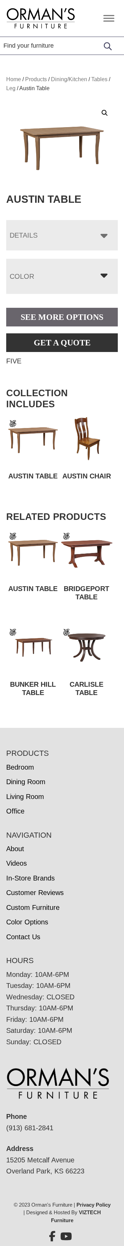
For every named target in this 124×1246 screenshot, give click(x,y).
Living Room (25, 796)
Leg (11, 88)
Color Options (27, 922)
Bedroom (20, 767)
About (15, 849)
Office (15, 811)
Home (13, 79)
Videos (16, 863)
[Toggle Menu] (108, 18)
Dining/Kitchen (69, 79)
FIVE (13, 361)
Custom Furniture (33, 907)
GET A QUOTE (62, 342)
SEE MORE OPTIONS (62, 317)
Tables (99, 79)
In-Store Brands (30, 878)
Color (22, 276)
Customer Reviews (35, 892)
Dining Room (25, 782)
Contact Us (23, 937)
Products (36, 79)
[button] (105, 113)
